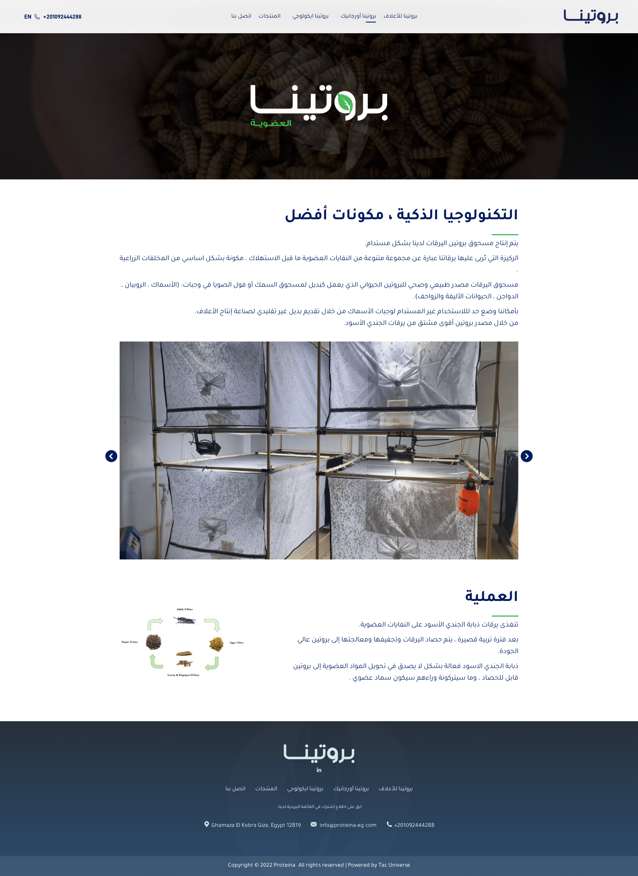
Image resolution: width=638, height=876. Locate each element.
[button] (111, 456)
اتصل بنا (235, 789)
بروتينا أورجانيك (351, 789)
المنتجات (266, 789)
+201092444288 (62, 17)
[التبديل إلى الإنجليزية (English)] (27, 17)
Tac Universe (394, 866)
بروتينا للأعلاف (396, 789)
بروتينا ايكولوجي (305, 789)
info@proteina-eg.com (347, 826)
